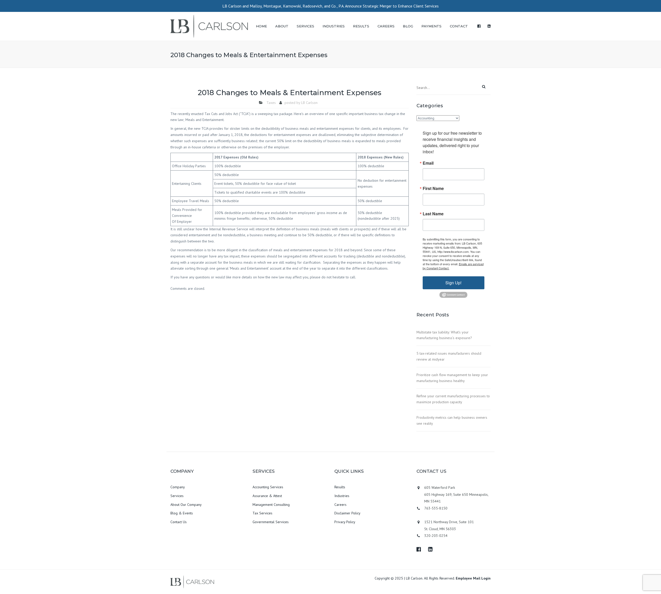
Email (428, 163)
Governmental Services (271, 522)
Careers (340, 504)
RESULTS (361, 26)
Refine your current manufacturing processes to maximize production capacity (453, 399)
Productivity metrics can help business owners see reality (451, 420)
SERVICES (305, 26)
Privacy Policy (344, 522)
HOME (261, 26)
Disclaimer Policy (347, 513)
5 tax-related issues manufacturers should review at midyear (448, 356)
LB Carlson (309, 102)
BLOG (408, 26)
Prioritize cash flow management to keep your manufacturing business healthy (452, 377)
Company (177, 487)
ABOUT (281, 26)
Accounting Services (268, 487)
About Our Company (186, 504)
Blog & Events (181, 513)
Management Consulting (271, 504)
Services (177, 495)
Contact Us (178, 522)
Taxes (271, 102)
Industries (341, 495)
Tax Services (262, 513)
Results (339, 487)
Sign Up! (453, 283)
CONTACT (459, 26)
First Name (433, 188)
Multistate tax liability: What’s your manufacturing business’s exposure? (444, 335)
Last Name (433, 214)
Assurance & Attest (267, 495)
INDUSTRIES (333, 26)
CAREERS (386, 26)
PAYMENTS (431, 26)
